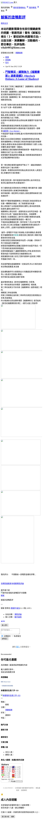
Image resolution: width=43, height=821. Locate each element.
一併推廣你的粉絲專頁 (7, 685)
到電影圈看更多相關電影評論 (12, 583)
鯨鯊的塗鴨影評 (13, 17)
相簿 (7, 57)
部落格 (8, 60)
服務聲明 (24, 790)
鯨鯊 (2, 595)
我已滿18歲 (5, 816)
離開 (12, 816)
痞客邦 (13, 608)
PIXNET (10, 788)
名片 (7, 63)
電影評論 (18, 614)
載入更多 (4, 625)
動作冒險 (18, 617)
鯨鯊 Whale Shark (5, 681)
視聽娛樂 (18, 53)
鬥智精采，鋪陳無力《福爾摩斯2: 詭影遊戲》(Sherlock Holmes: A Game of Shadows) (22, 75)
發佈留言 (4, 639)
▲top (3, 621)
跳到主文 (4, 23)
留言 (18, 608)
